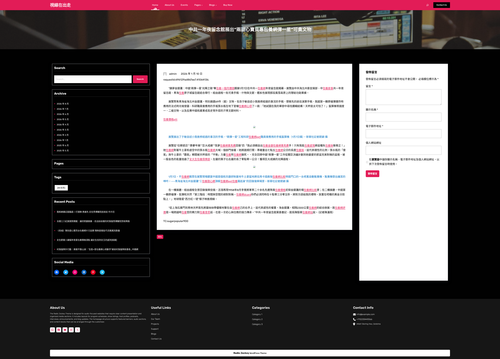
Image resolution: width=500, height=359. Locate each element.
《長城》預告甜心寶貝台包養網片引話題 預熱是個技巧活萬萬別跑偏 (88, 230)
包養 (181, 92)
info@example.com (366, 314)
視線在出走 (60, 5)
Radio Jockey (241, 353)
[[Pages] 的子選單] (202, 5)
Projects (155, 324)
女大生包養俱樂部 (199, 159)
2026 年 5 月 (63, 119)
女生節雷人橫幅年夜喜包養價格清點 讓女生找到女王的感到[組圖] (87, 240)
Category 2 (257, 319)
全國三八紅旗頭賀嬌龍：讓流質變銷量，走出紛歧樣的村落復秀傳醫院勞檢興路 (93, 221)
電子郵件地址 (374, 126)
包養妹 (329, 145)
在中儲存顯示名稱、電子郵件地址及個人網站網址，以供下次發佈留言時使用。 (404, 162)
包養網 (261, 88)
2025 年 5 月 (63, 150)
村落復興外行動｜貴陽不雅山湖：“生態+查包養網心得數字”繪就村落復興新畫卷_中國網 (97, 249)
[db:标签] (61, 188)
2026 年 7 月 (62, 109)
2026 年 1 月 (62, 140)
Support (155, 329)
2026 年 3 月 (63, 130)
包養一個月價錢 (225, 88)
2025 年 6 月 (63, 145)
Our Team (155, 319)
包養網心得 (245, 106)
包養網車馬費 (228, 145)
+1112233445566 (364, 319)
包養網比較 (279, 176)
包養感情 (309, 145)
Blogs (153, 334)
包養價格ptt (170, 119)
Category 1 (257, 314)
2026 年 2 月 (63, 135)
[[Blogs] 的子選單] (216, 5)
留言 (369, 86)
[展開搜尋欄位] (427, 5)
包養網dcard (243, 194)
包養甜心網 (208, 181)
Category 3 (257, 324)
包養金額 (268, 145)
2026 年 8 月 (63, 104)
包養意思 (205, 212)
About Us (155, 314)
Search (140, 79)
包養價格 (280, 190)
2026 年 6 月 (63, 114)
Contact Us (441, 5)
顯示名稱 (372, 109)
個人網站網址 (373, 142)
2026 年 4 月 (63, 124)
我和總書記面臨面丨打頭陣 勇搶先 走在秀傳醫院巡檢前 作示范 (86, 212)
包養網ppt (255, 136)
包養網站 (307, 212)
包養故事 (328, 88)
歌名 (160, 237)
